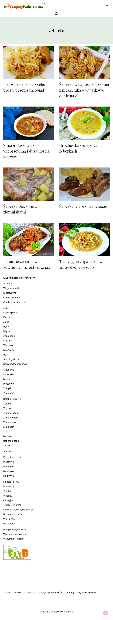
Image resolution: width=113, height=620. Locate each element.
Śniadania (8, 369)
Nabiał (6, 379)
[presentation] (28, 62)
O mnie (17, 592)
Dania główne (10, 312)
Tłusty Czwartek (12, 505)
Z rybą (6, 431)
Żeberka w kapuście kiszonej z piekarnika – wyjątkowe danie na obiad (84, 90)
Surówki (7, 451)
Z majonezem (10, 417)
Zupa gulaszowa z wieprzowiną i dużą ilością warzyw (26, 151)
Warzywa (8, 345)
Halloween (9, 523)
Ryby (6, 326)
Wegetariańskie (11, 288)
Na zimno (8, 475)
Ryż (5, 354)
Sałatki (7, 403)
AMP (7, 592)
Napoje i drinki (11, 481)
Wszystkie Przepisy (13, 538)
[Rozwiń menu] (107, 5)
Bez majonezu (11, 440)
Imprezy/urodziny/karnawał (18, 509)
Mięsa (6, 331)
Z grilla (7, 491)
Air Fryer (8, 283)
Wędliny (7, 495)
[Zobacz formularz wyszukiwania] (56, 14)
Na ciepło (8, 471)
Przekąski (8, 466)
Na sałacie (9, 436)
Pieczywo (8, 383)
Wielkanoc (9, 519)
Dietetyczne (9, 292)
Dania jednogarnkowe (15, 364)
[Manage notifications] (105, 613)
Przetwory (8, 486)
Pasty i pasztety (12, 457)
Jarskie (7, 445)
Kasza (6, 317)
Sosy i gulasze (11, 359)
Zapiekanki (9, 336)
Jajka (6, 322)
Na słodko (8, 374)
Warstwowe (9, 422)
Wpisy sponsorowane (15, 534)
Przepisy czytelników (14, 529)
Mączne (7, 340)
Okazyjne (8, 500)
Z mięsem (8, 393)
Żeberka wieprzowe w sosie (83, 206)
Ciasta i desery (11, 297)
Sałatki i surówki (12, 399)
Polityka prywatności (50, 592)
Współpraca (29, 592)
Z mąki (7, 388)
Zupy (6, 308)
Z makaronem (11, 413)
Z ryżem (7, 408)
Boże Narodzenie (12, 514)
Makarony (8, 350)
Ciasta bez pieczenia (14, 302)
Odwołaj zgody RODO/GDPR (80, 592)
